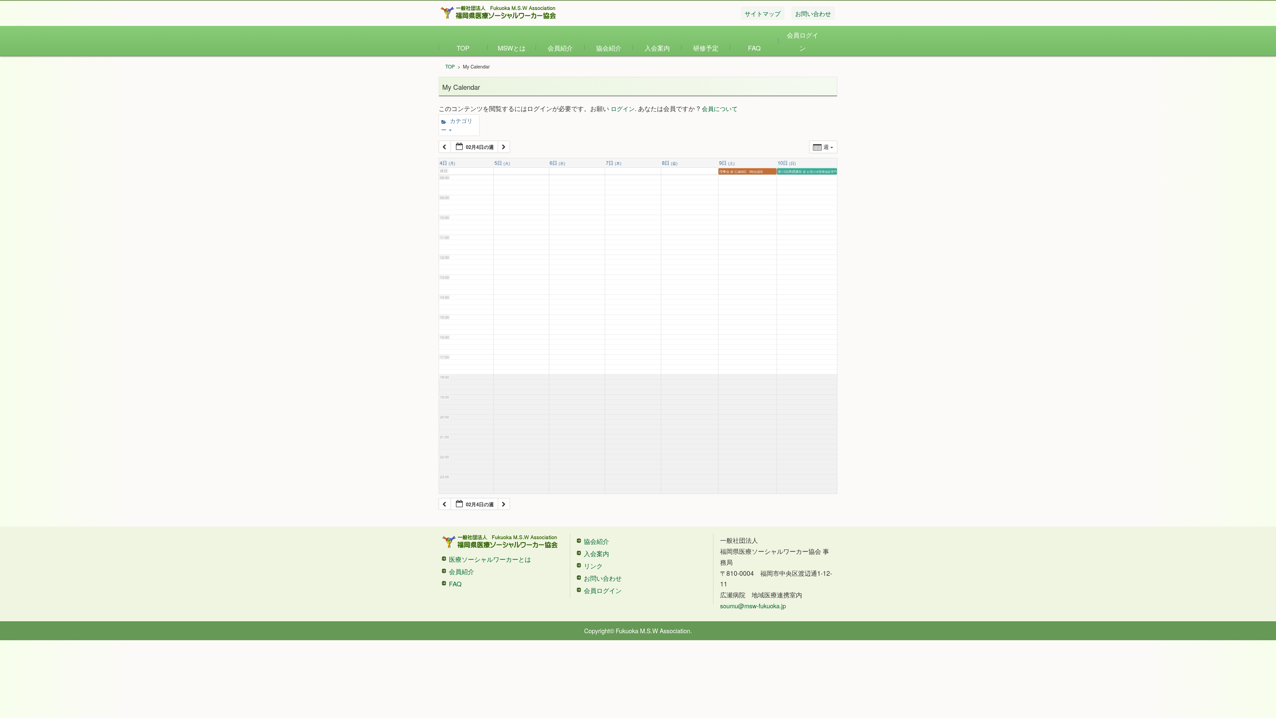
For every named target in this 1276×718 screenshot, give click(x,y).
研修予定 (705, 47)
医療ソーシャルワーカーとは (490, 558)
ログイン (623, 108)
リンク (593, 565)
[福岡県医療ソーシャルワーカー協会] (498, 12)
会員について (720, 108)
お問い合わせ (603, 577)
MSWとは (512, 47)
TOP (463, 47)
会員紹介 (560, 47)
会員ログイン (802, 41)
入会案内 (657, 47)
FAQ (754, 47)
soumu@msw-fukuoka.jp (753, 605)
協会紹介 (608, 47)
